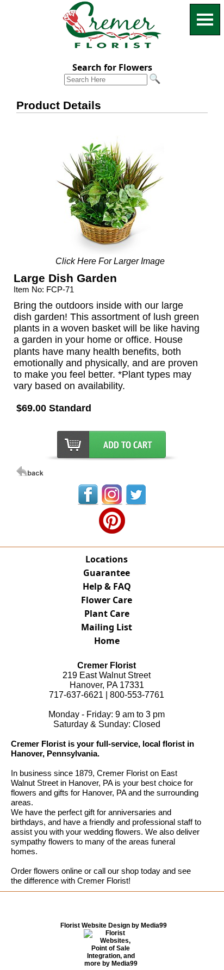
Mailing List (106, 627)
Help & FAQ (107, 586)
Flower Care (106, 600)
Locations (106, 559)
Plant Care (106, 613)
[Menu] (205, 19)
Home (107, 641)
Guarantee (106, 573)
